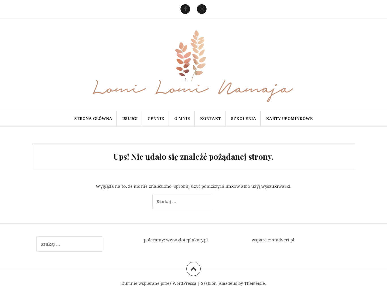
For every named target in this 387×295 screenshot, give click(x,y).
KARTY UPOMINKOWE (289, 118)
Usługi (130, 118)
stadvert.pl (283, 240)
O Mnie (182, 118)
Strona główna (93, 118)
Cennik (156, 118)
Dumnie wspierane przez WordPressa (159, 283)
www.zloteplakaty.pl (187, 240)
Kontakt (210, 118)
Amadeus (228, 283)
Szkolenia (243, 118)
